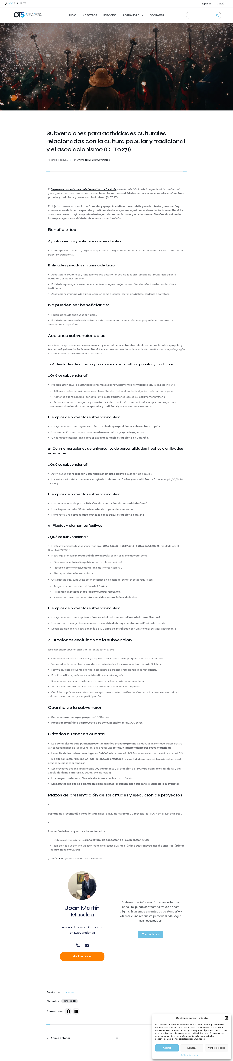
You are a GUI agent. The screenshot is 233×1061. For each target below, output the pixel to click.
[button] (226, 1018)
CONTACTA (157, 15)
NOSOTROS (90, 15)
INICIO (72, 15)
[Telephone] (78, 945)
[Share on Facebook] (68, 1011)
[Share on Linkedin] (76, 1011)
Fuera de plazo (70, 1001)
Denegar (191, 1047)
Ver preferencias (216, 1047)
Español (206, 3)
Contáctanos (56, 858)
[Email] (87, 945)
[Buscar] (217, 15)
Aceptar (167, 1047)
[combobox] (199, 15)
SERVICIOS (109, 15)
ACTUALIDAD (131, 15)
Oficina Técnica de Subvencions (93, 160)
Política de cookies (190, 1055)
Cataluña (69, 992)
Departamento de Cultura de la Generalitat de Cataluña (83, 189)
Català (220, 3)
